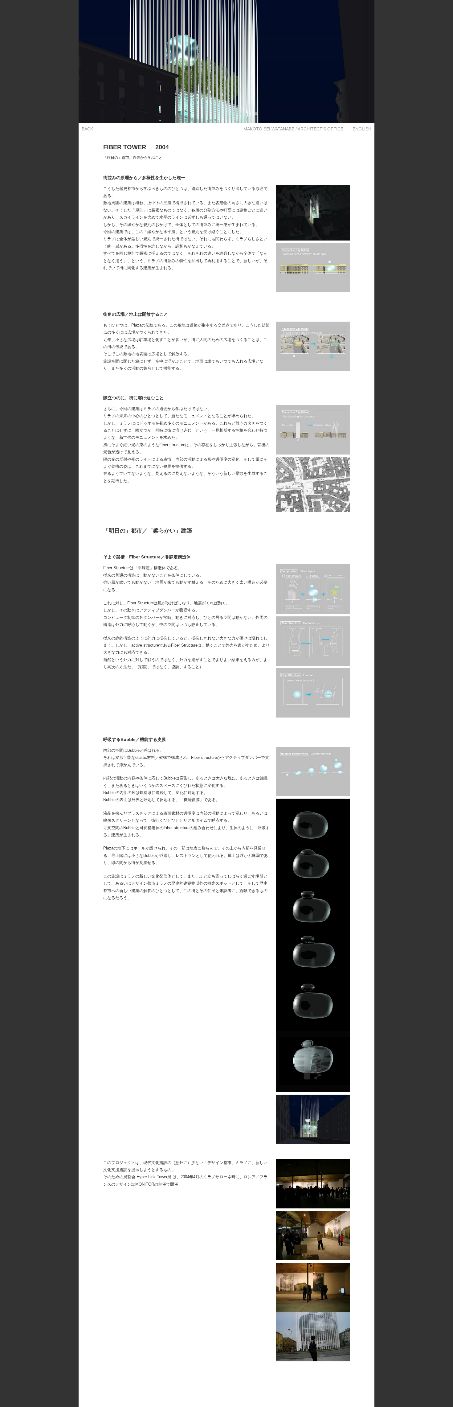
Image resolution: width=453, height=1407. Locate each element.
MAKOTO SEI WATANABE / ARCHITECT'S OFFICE (293, 128)
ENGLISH (362, 128)
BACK (87, 128)
